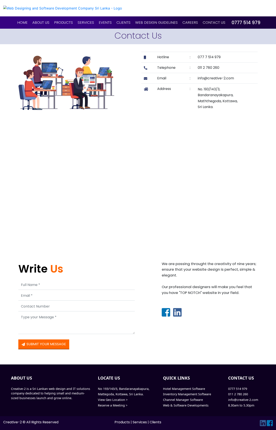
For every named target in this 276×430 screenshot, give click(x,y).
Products (63, 22)
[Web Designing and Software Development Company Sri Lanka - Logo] (138, 8)
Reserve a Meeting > (112, 405)
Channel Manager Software (183, 400)
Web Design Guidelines (156, 22)
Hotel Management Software (184, 389)
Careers (190, 22)
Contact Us (214, 22)
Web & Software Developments (186, 405)
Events (105, 22)
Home (22, 22)
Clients (123, 22)
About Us (40, 22)
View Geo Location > (113, 400)
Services (86, 22)
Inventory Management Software (187, 394)
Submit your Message (46, 344)
